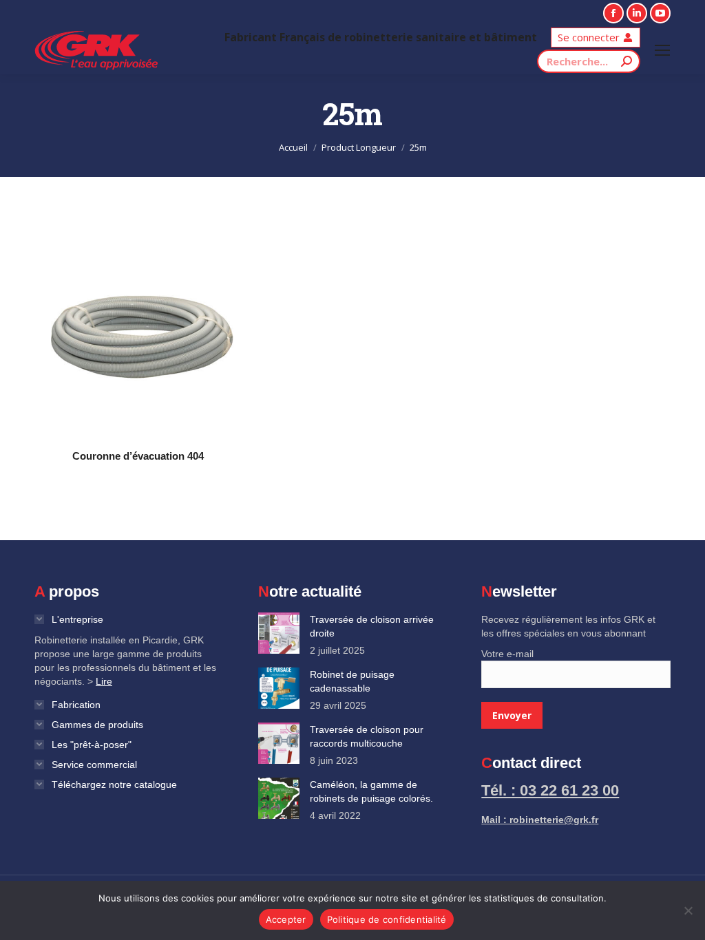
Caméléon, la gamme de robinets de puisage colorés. (371, 791)
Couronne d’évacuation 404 (138, 456)
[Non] (688, 910)
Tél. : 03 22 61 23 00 (550, 790)
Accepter (286, 919)
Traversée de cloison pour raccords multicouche (366, 736)
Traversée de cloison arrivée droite (372, 626)
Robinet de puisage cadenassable (352, 681)
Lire (104, 681)
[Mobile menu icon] (662, 50)
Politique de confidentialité (387, 919)
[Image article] (278, 633)
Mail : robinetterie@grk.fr (539, 819)
